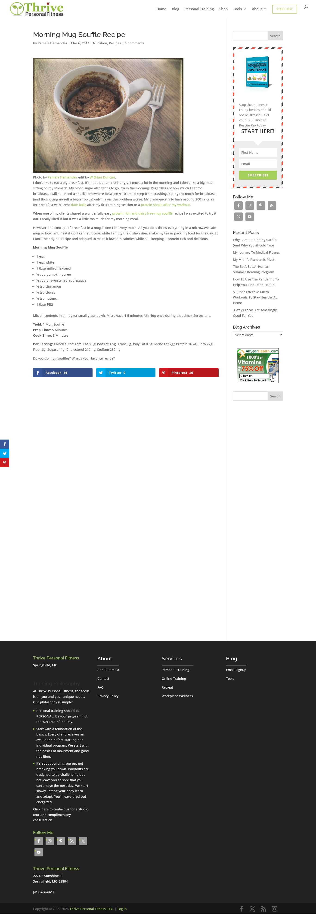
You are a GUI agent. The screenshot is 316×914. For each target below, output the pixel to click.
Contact (103, 678)
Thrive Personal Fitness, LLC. (92, 909)
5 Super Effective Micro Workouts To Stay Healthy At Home (255, 297)
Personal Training (199, 9)
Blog (175, 9)
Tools (237, 9)
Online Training (174, 678)
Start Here (284, 9)
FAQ (100, 687)
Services (172, 658)
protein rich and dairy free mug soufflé (142, 213)
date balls (78, 205)
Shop (223, 9)
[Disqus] (126, 437)
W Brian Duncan (102, 177)
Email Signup (236, 670)
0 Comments (134, 43)
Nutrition (100, 43)
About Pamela (108, 670)
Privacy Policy (107, 696)
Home (161, 9)
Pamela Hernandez (52, 43)
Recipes (115, 43)
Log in (122, 909)
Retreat (167, 687)
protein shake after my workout (165, 205)
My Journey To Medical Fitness (256, 252)
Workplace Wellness (177, 696)
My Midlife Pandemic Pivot (253, 259)
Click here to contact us (51, 809)
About (257, 9)
